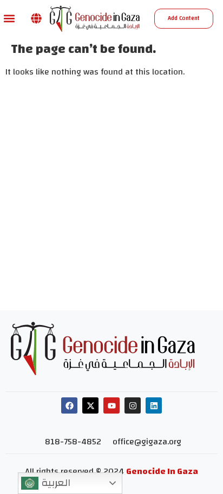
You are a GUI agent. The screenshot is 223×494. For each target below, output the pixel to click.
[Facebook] (69, 405)
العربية (54, 482)
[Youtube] (111, 405)
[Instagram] (132, 405)
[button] (9, 19)
